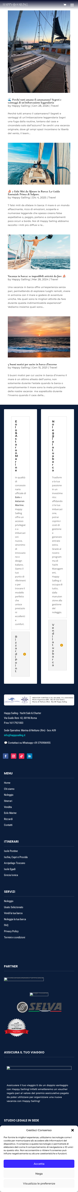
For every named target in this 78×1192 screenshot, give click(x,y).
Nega (39, 1173)
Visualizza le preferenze (39, 1183)
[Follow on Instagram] (13, 756)
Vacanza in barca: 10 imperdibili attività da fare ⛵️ (37, 276)
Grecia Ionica (11, 875)
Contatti (8, 825)
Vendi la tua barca (13, 913)
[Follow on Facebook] (5, 756)
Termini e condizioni (14, 937)
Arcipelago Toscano (14, 863)
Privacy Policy (11, 931)
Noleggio (8, 794)
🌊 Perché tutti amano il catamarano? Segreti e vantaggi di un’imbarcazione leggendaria (34, 101)
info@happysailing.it (14, 735)
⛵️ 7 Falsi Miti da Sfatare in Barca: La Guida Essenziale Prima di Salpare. (34, 193)
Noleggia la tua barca (15, 919)
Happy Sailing (21, 105)
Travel (55, 105)
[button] (72, 1130)
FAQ (6, 925)
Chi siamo (9, 789)
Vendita (8, 807)
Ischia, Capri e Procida (16, 857)
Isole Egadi (9, 869)
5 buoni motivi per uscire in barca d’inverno (32, 364)
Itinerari (8, 801)
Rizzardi (8, 819)
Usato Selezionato (13, 907)
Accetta (39, 1163)
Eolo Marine (10, 813)
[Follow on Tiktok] (21, 756)
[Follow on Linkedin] (29, 756)
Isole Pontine (11, 851)
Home (7, 782)
